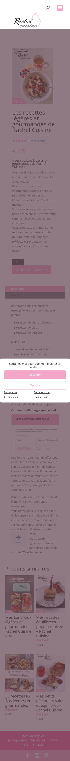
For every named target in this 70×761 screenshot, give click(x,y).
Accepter (35, 375)
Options (35, 385)
